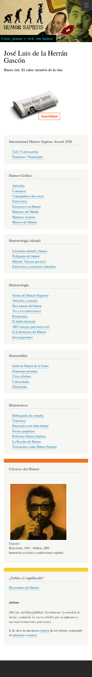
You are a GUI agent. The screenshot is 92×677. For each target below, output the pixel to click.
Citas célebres (21, 376)
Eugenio (14, 543)
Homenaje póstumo (25, 371)
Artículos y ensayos (25, 300)
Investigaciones (22, 337)
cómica (44, 630)
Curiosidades (20, 381)
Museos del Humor (24, 222)
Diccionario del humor (27, 306)
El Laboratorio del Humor (29, 332)
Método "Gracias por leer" (29, 261)
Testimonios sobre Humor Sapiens (34, 447)
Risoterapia (20, 316)
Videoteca (19, 420)
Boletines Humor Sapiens (29, 436)
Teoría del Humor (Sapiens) (30, 295)
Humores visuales (24, 217)
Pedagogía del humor (26, 256)
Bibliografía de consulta (28, 415)
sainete (32, 635)
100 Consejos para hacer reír (30, 327)
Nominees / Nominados (27, 157)
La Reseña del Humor (26, 441)
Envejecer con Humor (26, 206)
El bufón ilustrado (24, 321)
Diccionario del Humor (24, 587)
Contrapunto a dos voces (28, 196)
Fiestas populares (23, 431)
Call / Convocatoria (25, 152)
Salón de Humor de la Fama (30, 366)
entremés (18, 635)
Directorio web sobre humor (30, 426)
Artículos (18, 185)
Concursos (19, 191)
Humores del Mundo (25, 212)
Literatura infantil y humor (29, 251)
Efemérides (19, 387)
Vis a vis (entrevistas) (26, 311)
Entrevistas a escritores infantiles (34, 266)
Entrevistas (19, 201)
